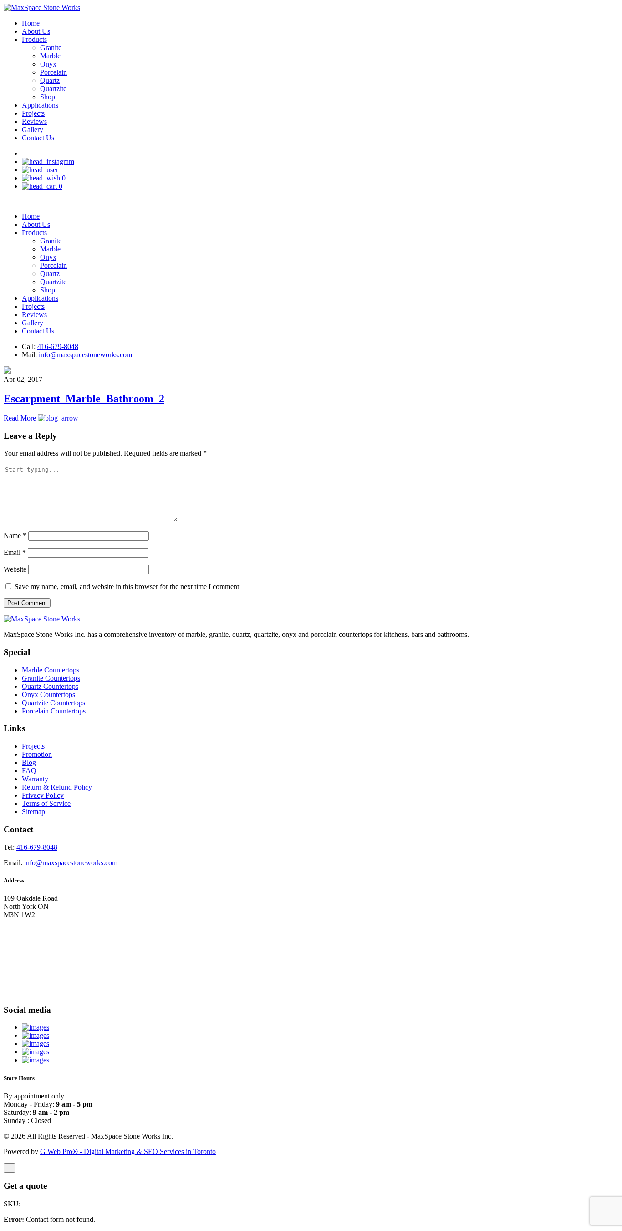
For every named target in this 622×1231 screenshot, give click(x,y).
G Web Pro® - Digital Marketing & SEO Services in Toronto (128, 1151)
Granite (50, 47)
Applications (40, 105)
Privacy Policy (43, 795)
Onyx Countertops (48, 694)
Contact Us (38, 138)
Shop (47, 97)
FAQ (29, 771)
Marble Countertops (50, 670)
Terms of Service (46, 803)
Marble (50, 56)
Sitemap (33, 812)
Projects (33, 113)
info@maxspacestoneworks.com (85, 355)
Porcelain (53, 72)
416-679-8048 (57, 346)
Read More (21, 418)
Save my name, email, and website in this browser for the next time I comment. (128, 586)
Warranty (35, 779)
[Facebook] (35, 1052)
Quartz (50, 80)
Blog (29, 762)
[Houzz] (35, 1035)
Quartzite (53, 88)
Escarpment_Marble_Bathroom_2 (84, 399)
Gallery (32, 129)
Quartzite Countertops (53, 703)
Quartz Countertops (50, 686)
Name (15, 535)
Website (15, 569)
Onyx (48, 64)
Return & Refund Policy (57, 787)
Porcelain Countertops (54, 711)
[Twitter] (35, 1043)
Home (31, 23)
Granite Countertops (51, 678)
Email (15, 552)
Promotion (37, 754)
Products (34, 39)
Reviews (34, 121)
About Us (36, 31)
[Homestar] (35, 1027)
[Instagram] (35, 1060)
